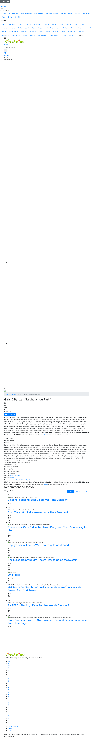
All (9, 661)
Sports (32, 35)
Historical (4, 28)
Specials (18, 17)
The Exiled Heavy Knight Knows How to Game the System (42, 559)
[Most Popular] (48, 343)
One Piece (14, 574)
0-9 (9, 666)
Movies (77, 13)
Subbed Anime (13, 13)
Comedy (28, 24)
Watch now (11, 414)
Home (3, 13)
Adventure (12, 24)
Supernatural (54, 35)
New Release (38, 13)
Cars (20, 24)
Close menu (5, 1)
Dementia (37, 24)
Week (78, 491)
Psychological (13, 31)
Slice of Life (16, 35)
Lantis (28, 480)
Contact (10, 730)
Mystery (81, 28)
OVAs (3, 17)
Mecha (58, 28)
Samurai (33, 31)
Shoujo (63, 31)
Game (76, 24)
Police (3, 31)
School (41, 31)
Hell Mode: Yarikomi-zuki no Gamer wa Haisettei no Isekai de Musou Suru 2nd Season (44, 589)
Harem (83, 24)
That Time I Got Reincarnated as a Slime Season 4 (38, 512)
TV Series (86, 13)
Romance (24, 31)
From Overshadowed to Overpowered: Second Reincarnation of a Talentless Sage (47, 622)
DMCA (10, 728)
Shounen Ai (5, 35)
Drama (54, 24)
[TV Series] (48, 262)
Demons (46, 24)
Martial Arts (49, 28)
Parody (89, 28)
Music (73, 28)
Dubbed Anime (26, 13)
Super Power (42, 35)
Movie (14, 394)
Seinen (55, 31)
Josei (27, 28)
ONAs (10, 17)
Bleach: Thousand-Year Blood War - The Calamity (38, 499)
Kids (33, 28)
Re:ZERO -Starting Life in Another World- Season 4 (38, 605)
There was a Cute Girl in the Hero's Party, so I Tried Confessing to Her (47, 529)
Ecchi (61, 24)
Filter (6, 45)
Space (25, 35)
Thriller (63, 35)
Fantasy (68, 24)
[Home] (48, 101)
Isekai (20, 28)
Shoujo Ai (71, 31)
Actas (12, 478)
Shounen (81, 31)
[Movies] (48, 182)
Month (85, 491)
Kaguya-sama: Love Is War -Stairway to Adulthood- (39, 545)
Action (3, 24)
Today (71, 491)
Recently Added (66, 13)
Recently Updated (52, 13)
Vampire (71, 35)
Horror (13, 28)
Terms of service (13, 726)
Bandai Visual (21, 480)
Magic (40, 28)
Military (65, 28)
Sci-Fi (48, 31)
